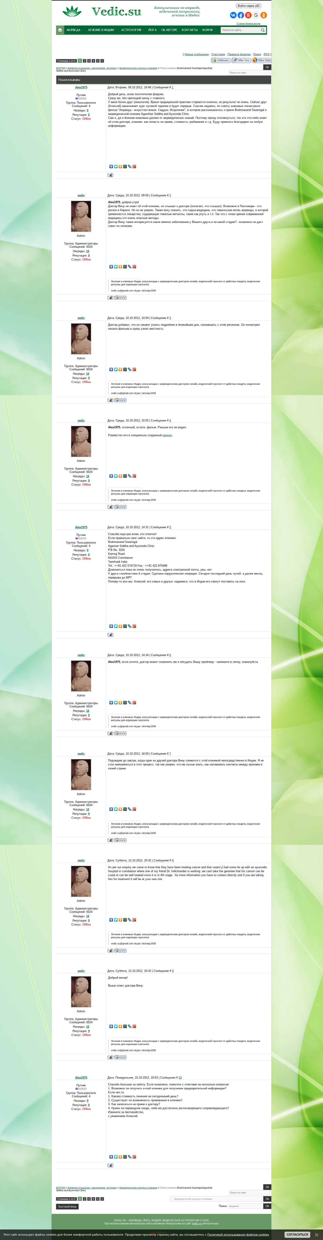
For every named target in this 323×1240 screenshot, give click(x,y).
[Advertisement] (121, 44)
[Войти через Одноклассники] (263, 15)
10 (180, 1077)
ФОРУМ (60, 68)
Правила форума (239, 54)
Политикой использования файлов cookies (238, 1234)
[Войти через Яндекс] (248, 15)
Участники (218, 54)
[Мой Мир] (125, 166)
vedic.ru (197, 1223)
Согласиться (297, 1234)
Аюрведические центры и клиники (138, 68)
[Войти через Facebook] (241, 15)
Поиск (257, 54)
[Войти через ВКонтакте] (233, 15)
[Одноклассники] (120, 166)
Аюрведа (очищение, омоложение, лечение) (92, 68)
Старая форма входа (248, 23)
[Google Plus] (134, 166)
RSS (267, 54)
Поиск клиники (168, 68)
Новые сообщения (197, 54)
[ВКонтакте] (111, 166)
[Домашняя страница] (120, 297)
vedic (81, 195)
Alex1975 (81, 87)
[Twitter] (116, 166)
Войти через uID (248, 5)
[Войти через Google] (255, 15)
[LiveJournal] (129, 166)
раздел (167, 435)
